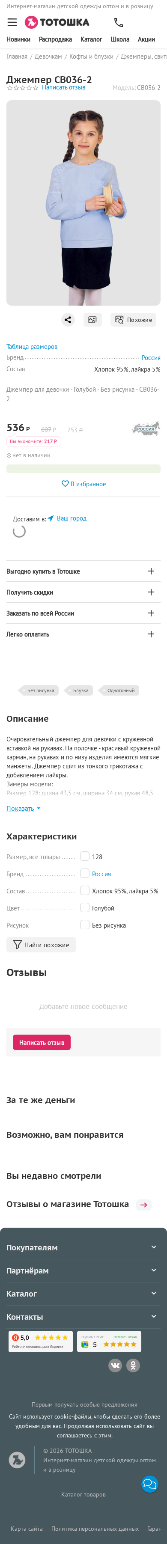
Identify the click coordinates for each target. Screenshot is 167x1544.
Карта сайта (27, 1528)
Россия (101, 874)
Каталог (91, 39)
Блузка (81, 690)
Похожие (138, 320)
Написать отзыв (63, 87)
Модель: (124, 87)
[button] (149, 1484)
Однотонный (121, 690)
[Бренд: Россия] (146, 430)
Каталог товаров (83, 1494)
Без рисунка (40, 690)
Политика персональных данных (95, 1528)
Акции (146, 39)
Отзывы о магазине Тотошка (67, 1204)
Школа (120, 39)
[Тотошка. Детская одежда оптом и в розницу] (60, 22)
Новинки (18, 39)
